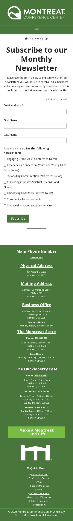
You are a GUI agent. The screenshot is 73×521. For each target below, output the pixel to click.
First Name (10, 120)
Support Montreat (39, 485)
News (39, 489)
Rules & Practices (39, 500)
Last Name (10, 134)
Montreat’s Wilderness (39, 497)
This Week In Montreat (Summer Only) (30, 205)
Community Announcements (24, 199)
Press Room (39, 504)
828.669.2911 (36, 257)
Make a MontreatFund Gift (36, 432)
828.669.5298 (40, 337)
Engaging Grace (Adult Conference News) (31, 159)
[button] (37, 29)
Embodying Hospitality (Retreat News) (29, 193)
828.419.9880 (40, 375)
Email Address (14, 105)
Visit (39, 481)
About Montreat (39, 474)
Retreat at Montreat (39, 493)
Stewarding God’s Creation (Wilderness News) (34, 176)
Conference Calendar (39, 478)
